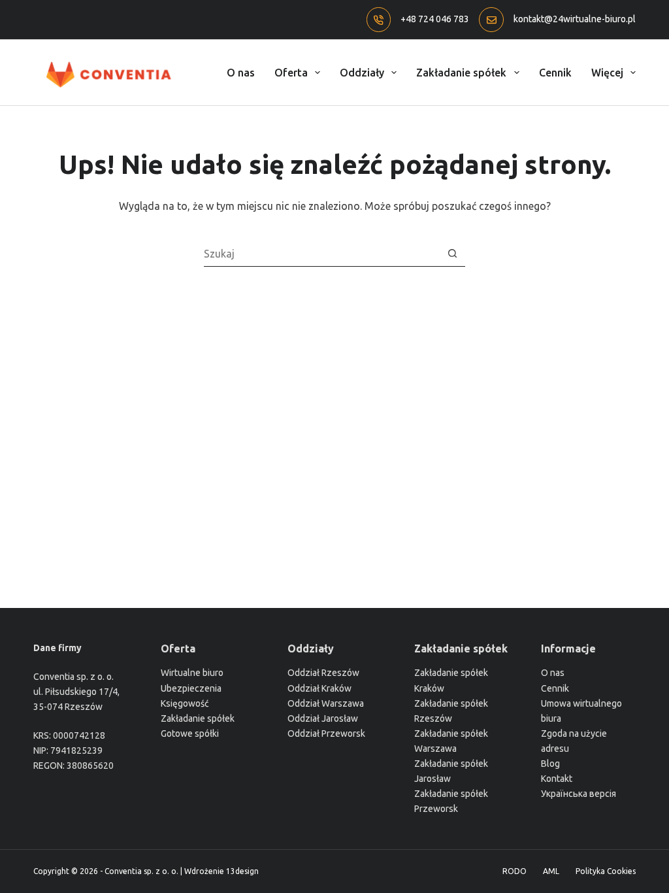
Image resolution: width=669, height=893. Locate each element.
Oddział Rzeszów (323, 672)
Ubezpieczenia (191, 688)
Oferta (291, 72)
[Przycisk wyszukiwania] (452, 253)
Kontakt (556, 778)
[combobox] (322, 254)
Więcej (607, 72)
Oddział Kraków (319, 688)
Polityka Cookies (606, 871)
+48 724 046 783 (434, 19)
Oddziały (362, 72)
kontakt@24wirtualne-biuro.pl (575, 19)
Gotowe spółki (190, 733)
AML (551, 871)
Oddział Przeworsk (326, 733)
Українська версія (578, 793)
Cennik (555, 72)
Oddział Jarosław (322, 718)
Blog (550, 763)
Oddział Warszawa (325, 703)
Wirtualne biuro (192, 672)
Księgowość (185, 703)
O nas (241, 72)
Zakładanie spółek (461, 72)
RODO (514, 871)
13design (242, 871)
